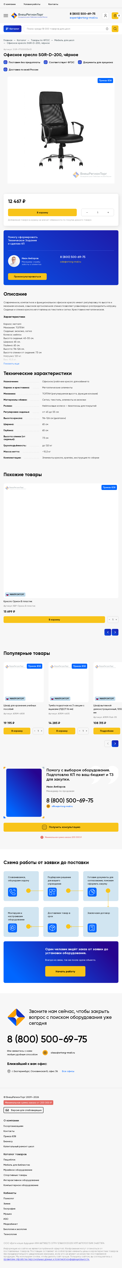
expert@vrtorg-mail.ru (84, 17)
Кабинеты (10, 1193)
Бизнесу (8, 1141)
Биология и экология (15, 1229)
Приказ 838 (10, 1136)
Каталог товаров (15, 1154)
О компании (10, 4)
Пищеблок (9, 1159)
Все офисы (68, 1071)
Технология (10, 1234)
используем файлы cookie (23, 1248)
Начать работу (65, 971)
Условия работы (32, 4)
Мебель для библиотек (17, 1164)
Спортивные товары (15, 1175)
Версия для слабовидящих (26, 1110)
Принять (15, 1261)
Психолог (9, 1198)
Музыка (8, 1213)
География (9, 1208)
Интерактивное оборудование (21, 1180)
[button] (107, 29)
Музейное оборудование (18, 1169)
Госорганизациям (13, 1126)
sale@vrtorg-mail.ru (70, 261)
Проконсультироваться (27, 276)
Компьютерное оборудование (21, 1185)
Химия (7, 1203)
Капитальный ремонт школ (19, 1146)
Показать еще (11, 363)
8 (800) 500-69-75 (82, 13)
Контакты (53, 4)
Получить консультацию (64, 827)
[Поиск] (115, 28)
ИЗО (6, 1218)
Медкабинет (11, 1224)
